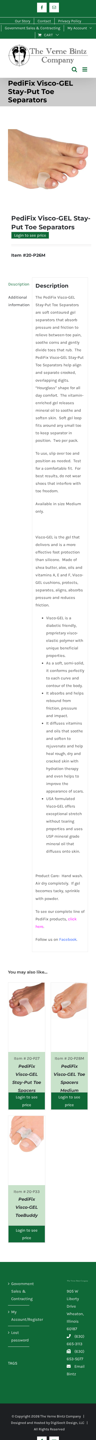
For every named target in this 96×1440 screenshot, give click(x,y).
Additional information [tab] (18, 301)
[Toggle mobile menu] (85, 69)
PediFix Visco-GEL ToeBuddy (26, 1207)
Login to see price (30, 235)
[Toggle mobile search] (74, 69)
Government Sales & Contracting (19, 1291)
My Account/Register (19, 1315)
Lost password (19, 1336)
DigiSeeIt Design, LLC (67, 1423)
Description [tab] (18, 284)
